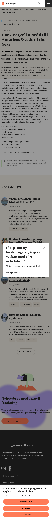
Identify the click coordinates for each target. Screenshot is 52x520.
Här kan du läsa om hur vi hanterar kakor (18, 496)
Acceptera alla (26, 502)
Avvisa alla (26, 515)
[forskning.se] (8, 3)
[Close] (43, 248)
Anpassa (26, 508)
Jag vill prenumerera (13, 273)
